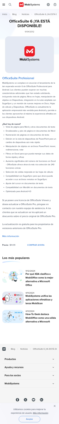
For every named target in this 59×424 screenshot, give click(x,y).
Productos (10, 359)
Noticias (25, 14)
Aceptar (29, 419)
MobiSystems (12, 383)
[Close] (55, 406)
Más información (10, 236)
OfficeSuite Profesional (18, 78)
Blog (14, 14)
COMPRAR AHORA (35, 245)
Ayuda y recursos (14, 367)
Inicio (4, 14)
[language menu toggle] (49, 4)
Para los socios (13, 375)
